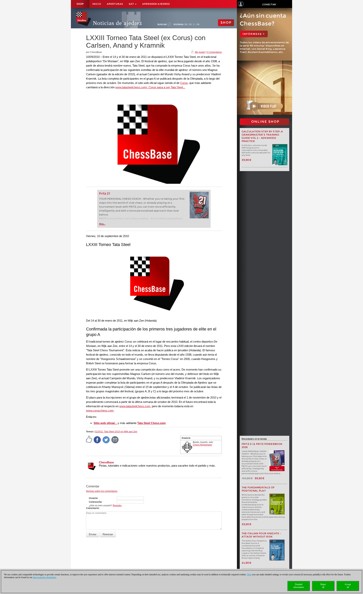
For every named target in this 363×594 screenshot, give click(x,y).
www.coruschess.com (100, 410)
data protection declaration (44, 577)
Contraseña (95, 502)
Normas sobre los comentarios (101, 491)
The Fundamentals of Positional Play (258, 489)
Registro (117, 505)
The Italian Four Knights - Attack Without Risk (261, 535)
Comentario (92, 508)
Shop (80, 4)
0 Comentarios (214, 52)
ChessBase (106, 462)
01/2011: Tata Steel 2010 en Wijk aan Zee (116, 431)
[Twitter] (106, 439)
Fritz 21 (104, 193)
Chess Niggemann (202, 445)
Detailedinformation (298, 586)
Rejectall (323, 586)
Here (249, 574)
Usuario (93, 498)
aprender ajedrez (156, 3)
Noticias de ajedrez (117, 23)
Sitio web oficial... (105, 423)
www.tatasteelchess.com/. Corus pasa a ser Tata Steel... (150, 87)
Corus (184, 83)
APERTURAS (115, 3)
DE (186, 24)
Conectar (269, 4)
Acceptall (348, 586)
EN (190, 24)
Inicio (96, 3)
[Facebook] (97, 439)
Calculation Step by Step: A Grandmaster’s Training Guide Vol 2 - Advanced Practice (262, 136)
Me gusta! (200, 52)
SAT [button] (132, 3)
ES (194, 24)
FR (198, 24)
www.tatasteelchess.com (134, 406)
